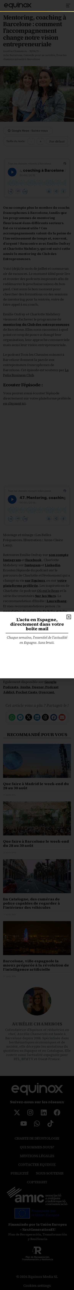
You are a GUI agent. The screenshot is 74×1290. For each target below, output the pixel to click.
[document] (37, 645)
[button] (68, 616)
